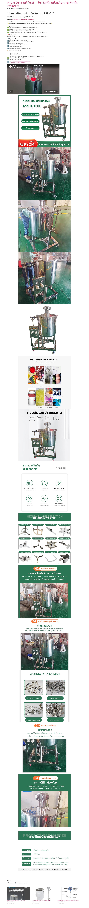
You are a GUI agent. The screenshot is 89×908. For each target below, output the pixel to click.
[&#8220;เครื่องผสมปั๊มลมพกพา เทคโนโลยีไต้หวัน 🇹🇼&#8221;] (44, 893)
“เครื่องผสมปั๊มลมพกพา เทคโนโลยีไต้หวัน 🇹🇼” (41, 900)
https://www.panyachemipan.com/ (21, 61)
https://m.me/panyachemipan (18, 62)
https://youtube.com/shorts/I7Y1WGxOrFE (23, 19)
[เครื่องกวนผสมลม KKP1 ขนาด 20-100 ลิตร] (19, 893)
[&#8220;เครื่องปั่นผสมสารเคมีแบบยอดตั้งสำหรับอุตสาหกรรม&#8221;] (69, 893)
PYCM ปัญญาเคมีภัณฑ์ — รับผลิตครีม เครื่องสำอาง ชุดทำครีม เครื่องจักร (42, 4)
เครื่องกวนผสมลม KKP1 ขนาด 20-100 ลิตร (16, 900)
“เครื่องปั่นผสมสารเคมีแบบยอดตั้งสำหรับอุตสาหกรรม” (68, 900)
